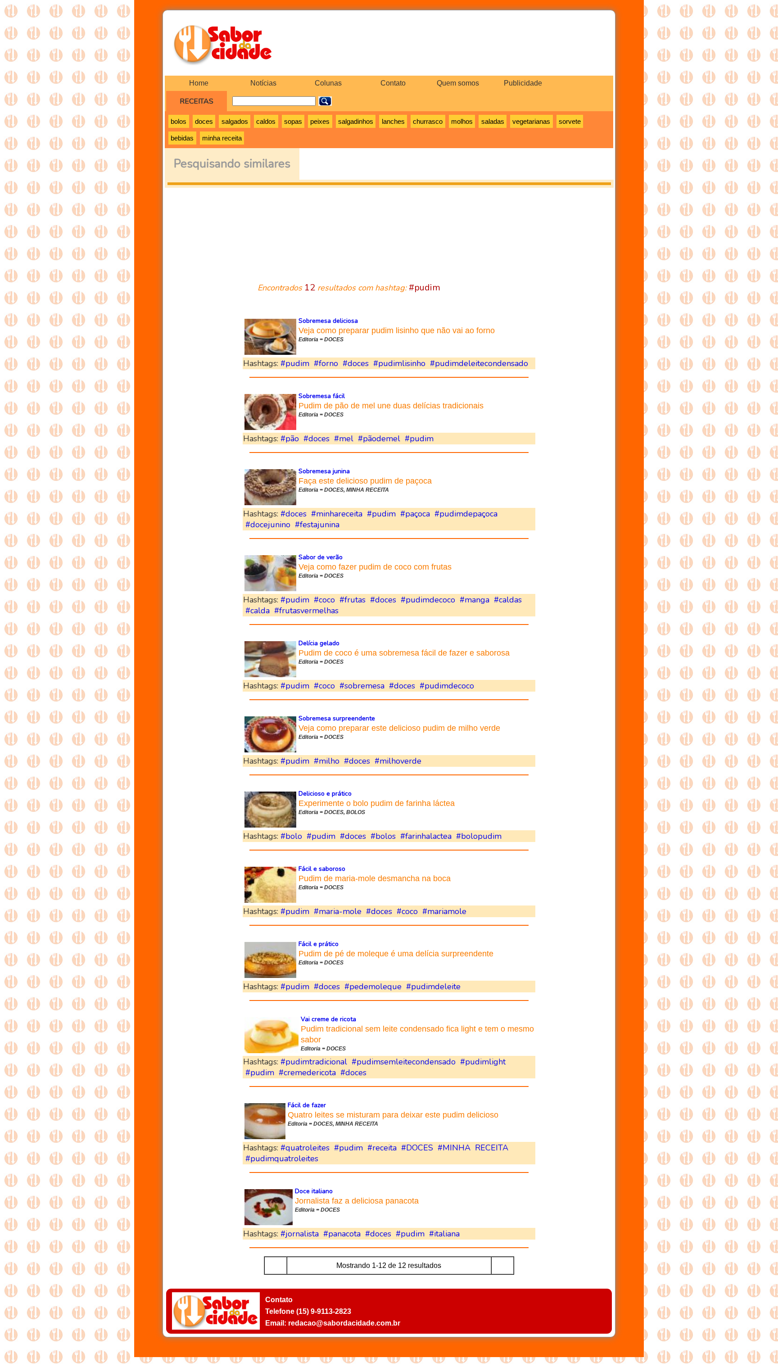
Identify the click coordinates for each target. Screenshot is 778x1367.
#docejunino (267, 524)
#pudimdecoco (428, 599)
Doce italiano (314, 1191)
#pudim (294, 363)
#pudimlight (483, 1061)
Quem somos (458, 83)
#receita (382, 1147)
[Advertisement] (389, 230)
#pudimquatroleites (281, 1158)
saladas (492, 121)
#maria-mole (338, 911)
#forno (326, 363)
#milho (326, 761)
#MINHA (454, 1147)
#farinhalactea (426, 836)
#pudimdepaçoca (466, 513)
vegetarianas (531, 121)
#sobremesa (361, 685)
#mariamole (444, 911)
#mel (343, 438)
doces (204, 121)
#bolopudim (479, 836)
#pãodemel (379, 438)
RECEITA (491, 1147)
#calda (257, 610)
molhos (462, 121)
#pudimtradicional (313, 1061)
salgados (235, 121)
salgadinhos (355, 121)
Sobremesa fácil (322, 396)
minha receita (222, 138)
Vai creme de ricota (328, 1019)
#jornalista (299, 1233)
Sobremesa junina (324, 471)
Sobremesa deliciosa (328, 321)
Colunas (328, 83)
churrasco (428, 121)
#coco (324, 599)
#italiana (444, 1233)
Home (198, 83)
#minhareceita (336, 513)
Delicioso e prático (325, 793)
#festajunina (317, 524)
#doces (356, 363)
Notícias (263, 83)
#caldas (508, 599)
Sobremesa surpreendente (337, 718)
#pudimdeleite (433, 986)
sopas (293, 121)
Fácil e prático (319, 944)
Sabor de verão (321, 557)
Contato (393, 83)
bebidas (182, 138)
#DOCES (417, 1147)
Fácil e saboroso (322, 869)
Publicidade (523, 83)
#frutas (352, 599)
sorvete (570, 121)
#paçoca (415, 513)
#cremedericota (307, 1072)
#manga (474, 599)
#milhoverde (398, 761)
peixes (320, 121)
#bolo (291, 836)
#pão (289, 438)
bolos (178, 121)
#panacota (342, 1233)
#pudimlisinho (399, 363)
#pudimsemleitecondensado (404, 1061)
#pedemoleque (373, 986)
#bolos (383, 836)
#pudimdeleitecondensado (479, 363)
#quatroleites (305, 1147)
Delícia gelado (319, 643)
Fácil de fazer (307, 1105)
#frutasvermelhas (306, 610)
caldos (266, 121)
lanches (393, 121)
